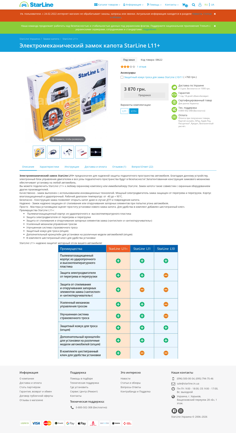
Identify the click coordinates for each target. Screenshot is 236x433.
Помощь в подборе (81, 378)
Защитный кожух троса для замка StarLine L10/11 (153, 77)
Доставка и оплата (96, 166)
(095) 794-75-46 (204, 378)
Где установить (79, 387)
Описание (28, 166)
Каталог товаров (108, 4)
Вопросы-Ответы (131, 387)
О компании (27, 378)
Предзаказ (144, 95)
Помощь (154, 4)
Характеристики (49, 166)
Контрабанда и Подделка (135, 391)
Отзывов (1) (119, 166)
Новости (197, 13)
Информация (133, 4)
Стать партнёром (30, 387)
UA (212, 4)
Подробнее (149, 29)
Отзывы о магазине (31, 400)
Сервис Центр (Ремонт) (84, 391)
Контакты (76, 395)
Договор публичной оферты (36, 395)
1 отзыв (141, 66)
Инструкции (72, 166)
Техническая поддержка (84, 382)
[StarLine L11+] (39, 152)
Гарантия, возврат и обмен (36, 391)
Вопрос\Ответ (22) (142, 166)
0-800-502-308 (84, 407)
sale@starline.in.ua (188, 383)
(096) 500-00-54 (186, 378)
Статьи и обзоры (131, 382)
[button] (185, 5)
